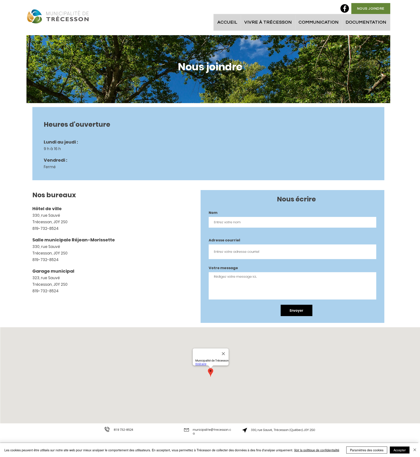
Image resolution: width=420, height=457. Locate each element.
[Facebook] (344, 8)
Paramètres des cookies (366, 450)
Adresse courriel (224, 240)
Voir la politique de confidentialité (316, 450)
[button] (268, 22)
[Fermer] (414, 450)
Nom (213, 213)
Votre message (223, 268)
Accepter (400, 450)
